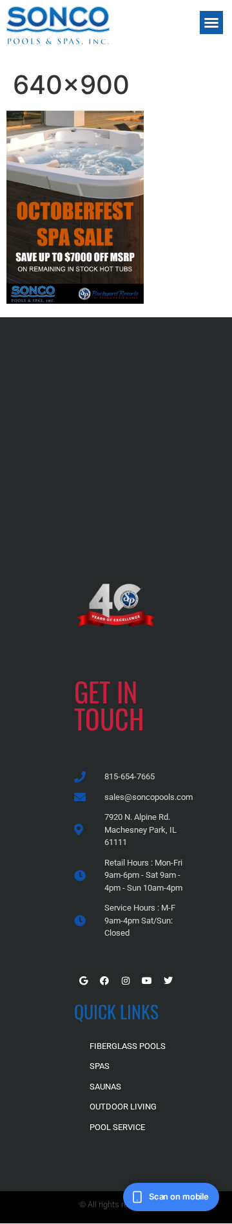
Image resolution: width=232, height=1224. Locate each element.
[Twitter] (168, 981)
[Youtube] (147, 981)
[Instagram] (126, 981)
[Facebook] (104, 981)
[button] (211, 22)
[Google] (83, 981)
